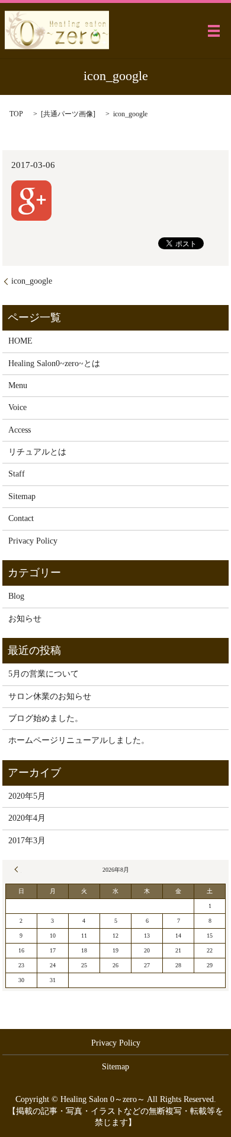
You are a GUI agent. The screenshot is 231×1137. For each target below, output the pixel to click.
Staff (16, 473)
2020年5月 (27, 796)
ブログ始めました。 (45, 718)
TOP (16, 114)
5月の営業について (43, 673)
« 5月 (17, 869)
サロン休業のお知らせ (49, 696)
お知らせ (24, 618)
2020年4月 (27, 818)
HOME (20, 340)
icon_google (31, 281)
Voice (17, 407)
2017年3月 (27, 840)
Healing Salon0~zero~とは (54, 363)
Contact (21, 518)
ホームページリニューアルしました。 (78, 740)
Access (19, 429)
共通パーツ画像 (68, 114)
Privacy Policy (32, 540)
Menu (17, 385)
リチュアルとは (37, 451)
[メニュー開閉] (214, 31)
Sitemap (22, 496)
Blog (16, 596)
